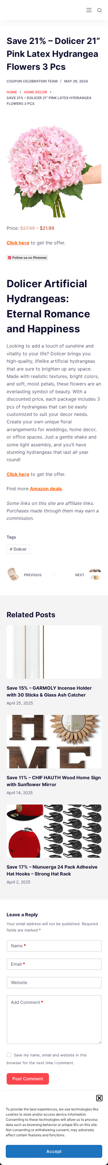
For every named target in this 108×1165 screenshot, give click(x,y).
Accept (54, 1151)
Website (19, 982)
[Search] (99, 10)
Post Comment (27, 1078)
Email (18, 964)
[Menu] (89, 10)
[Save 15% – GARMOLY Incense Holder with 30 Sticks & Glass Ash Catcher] (54, 652)
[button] (99, 1098)
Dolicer (18, 549)
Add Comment (27, 1002)
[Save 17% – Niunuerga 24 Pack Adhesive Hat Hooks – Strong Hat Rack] (54, 831)
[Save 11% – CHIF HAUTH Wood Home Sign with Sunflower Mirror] (54, 741)
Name (18, 945)
